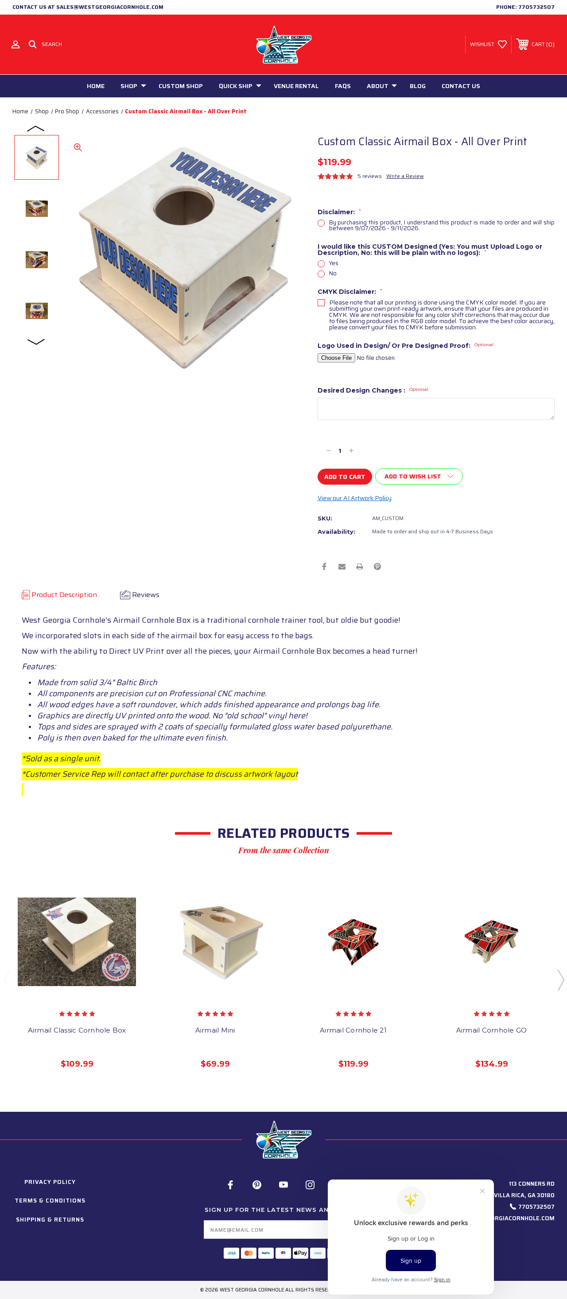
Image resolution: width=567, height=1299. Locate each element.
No (333, 273)
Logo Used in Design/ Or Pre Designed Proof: (405, 346)
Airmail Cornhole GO (491, 1030)
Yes (333, 263)
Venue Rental (296, 86)
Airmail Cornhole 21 (353, 1030)
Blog (418, 86)
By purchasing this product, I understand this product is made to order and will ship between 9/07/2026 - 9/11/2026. (442, 225)
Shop (128, 86)
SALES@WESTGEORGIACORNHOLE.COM (499, 1218)
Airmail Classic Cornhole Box (77, 1030)
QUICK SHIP (235, 86)
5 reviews (369, 176)
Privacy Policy (50, 1182)
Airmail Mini (215, 1030)
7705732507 (536, 7)
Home (96, 86)
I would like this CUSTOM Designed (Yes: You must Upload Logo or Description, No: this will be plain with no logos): (430, 249)
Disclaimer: (339, 212)
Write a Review (405, 176)
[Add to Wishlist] (85, 992)
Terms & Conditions (50, 1200)
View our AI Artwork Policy (355, 498)
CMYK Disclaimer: (350, 292)
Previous (36, 128)
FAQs (343, 86)
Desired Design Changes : (373, 390)
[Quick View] (67, 992)
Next (36, 341)
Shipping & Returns (50, 1219)
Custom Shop (181, 86)
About (377, 86)
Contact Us (461, 86)
